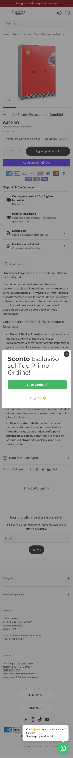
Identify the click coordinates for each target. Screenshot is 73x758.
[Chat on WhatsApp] (63, 748)
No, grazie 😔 (37, 398)
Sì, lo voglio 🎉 (37, 384)
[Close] (66, 354)
